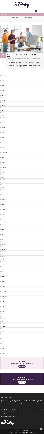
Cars (2, 107)
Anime (3, 80)
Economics (4, 147)
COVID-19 (3, 132)
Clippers (3, 122)
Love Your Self (4, 246)
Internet (3, 229)
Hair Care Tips (4, 197)
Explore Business (22, 382)
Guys (3, 192)
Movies (3, 264)
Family (3, 157)
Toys (2, 336)
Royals (3, 301)
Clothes (3, 125)
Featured (3, 162)
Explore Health (22, 366)
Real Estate (4, 291)
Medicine (3, 254)
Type (2, 341)
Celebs (3, 115)
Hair (2, 194)
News (3, 276)
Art (2, 82)
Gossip (3, 187)
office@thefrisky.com (7, 413)
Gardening (4, 179)
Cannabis (3, 105)
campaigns (35, 58)
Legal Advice (4, 236)
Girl (2, 184)
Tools (3, 333)
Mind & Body (4, 256)
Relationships (4, 296)
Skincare (3, 308)
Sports (3, 311)
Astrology (3, 85)
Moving (3, 266)
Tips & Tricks (4, 331)
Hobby (3, 214)
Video (3, 348)
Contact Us (16, 432)
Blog (2, 97)
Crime (3, 135)
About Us (12, 432)
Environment (4, 154)
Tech (2, 321)
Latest (20, 432)
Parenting (3, 279)
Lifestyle (3, 241)
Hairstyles (3, 204)
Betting (3, 92)
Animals (3, 77)
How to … (3, 224)
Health (3, 207)
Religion (3, 298)
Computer (3, 127)
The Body (3, 326)
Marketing (3, 251)
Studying (3, 313)
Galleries (3, 172)
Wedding (3, 353)
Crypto (3, 137)
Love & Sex (4, 244)
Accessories (4, 75)
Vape (3, 343)
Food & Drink (4, 167)
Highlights (3, 209)
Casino (3, 110)
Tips (2, 328)
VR (2, 351)
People (3, 281)
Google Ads (13, 60)
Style (2, 316)
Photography (4, 286)
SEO (2, 303)
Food (3, 164)
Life (2, 239)
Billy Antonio (10, 58)
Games (3, 177)
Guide (3, 189)
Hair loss (3, 202)
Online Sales (18, 60)
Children (3, 117)
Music (3, 269)
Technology (4, 323)
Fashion (3, 159)
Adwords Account (29, 58)
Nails (2, 271)
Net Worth (3, 274)
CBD (2, 112)
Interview (3, 231)
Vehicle (3, 346)
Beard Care (4, 87)
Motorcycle (4, 261)
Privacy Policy (32, 432)
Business (19, 58)
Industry (3, 226)
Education (3, 149)
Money (3, 259)
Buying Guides (4, 102)
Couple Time (4, 130)
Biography (3, 95)
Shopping (3, 306)
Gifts (2, 182)
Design (3, 142)
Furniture (3, 169)
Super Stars (4, 318)
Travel (3, 338)
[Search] (36, 11)
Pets (2, 284)
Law (2, 234)
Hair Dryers (4, 199)
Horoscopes (4, 219)
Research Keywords (25, 60)
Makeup (3, 249)
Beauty (3, 90)
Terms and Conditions (25, 432)
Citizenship (4, 120)
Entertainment (4, 152)
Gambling (3, 174)
